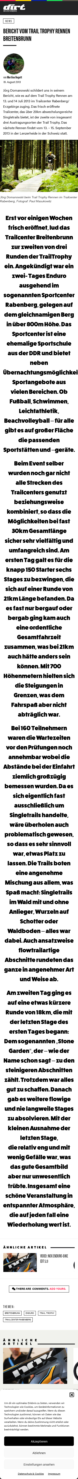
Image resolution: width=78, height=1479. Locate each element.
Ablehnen (39, 1452)
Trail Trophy (47, 1313)
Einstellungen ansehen (39, 1464)
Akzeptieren (39, 1441)
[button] (72, 1395)
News (8, 20)
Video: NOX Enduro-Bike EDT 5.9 (36, 1262)
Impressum (54, 1473)
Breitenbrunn (12, 1313)
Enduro (30, 1313)
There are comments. (40, 1289)
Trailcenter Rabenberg (18, 1319)
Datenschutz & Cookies (31, 1473)
